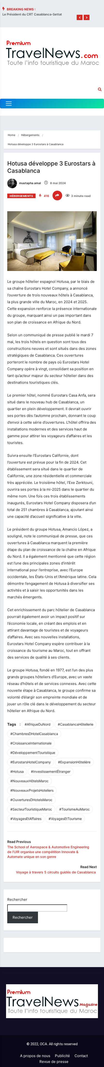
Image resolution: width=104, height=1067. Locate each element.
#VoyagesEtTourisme (65, 819)
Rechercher (17, 899)
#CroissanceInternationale (31, 743)
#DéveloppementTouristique (32, 753)
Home (11, 135)
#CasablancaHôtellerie (75, 724)
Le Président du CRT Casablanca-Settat (32, 14)
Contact (81, 1055)
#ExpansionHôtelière (74, 762)
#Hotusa (17, 771)
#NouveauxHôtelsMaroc (29, 781)
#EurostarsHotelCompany (30, 762)
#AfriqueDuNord (38, 724)
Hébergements (30, 135)
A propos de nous (35, 1055)
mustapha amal (29, 183)
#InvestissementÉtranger (50, 771)
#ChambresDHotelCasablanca (34, 734)
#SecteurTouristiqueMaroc (31, 809)
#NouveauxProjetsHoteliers (31, 790)
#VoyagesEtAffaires (25, 819)
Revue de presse (53, 1061)
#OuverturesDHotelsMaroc (31, 800)
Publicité (62, 1055)
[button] (79, 18)
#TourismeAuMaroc (74, 809)
